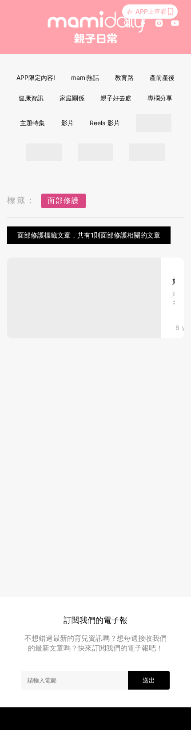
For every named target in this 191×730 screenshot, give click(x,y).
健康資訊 (31, 98)
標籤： (21, 200)
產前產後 (162, 77)
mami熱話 (85, 77)
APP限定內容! (35, 77)
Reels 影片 (105, 123)
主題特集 (32, 123)
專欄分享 (159, 98)
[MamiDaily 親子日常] (95, 27)
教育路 (124, 77)
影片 (67, 123)
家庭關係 (72, 98)
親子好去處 (115, 98)
